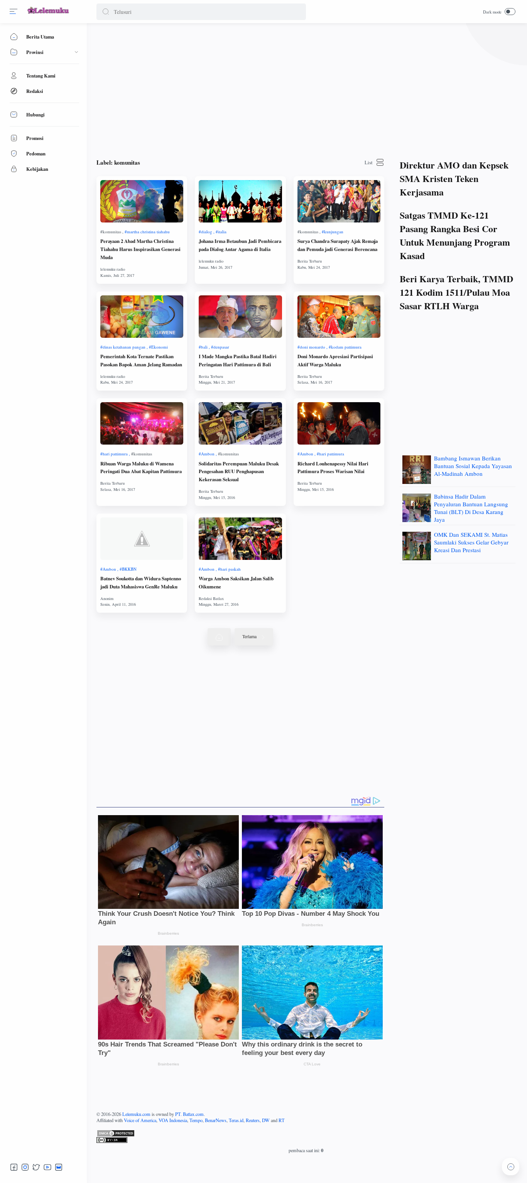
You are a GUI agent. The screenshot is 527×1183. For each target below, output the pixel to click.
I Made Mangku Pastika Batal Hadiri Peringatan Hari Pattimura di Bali (238, 360)
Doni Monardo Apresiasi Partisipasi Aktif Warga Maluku (335, 360)
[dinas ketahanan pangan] (124, 347)
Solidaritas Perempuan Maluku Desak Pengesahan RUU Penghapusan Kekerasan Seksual (239, 471)
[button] (105, 11)
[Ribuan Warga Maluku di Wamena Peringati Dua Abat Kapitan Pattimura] (141, 423)
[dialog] (207, 231)
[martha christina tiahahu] (147, 231)
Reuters (253, 1120)
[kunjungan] (332, 231)
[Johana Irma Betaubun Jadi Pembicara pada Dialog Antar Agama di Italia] (240, 201)
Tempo (196, 1120)
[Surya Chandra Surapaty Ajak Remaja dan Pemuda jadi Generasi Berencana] (338, 201)
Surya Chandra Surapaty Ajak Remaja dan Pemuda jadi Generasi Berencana (337, 245)
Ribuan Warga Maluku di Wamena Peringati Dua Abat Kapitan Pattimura (141, 467)
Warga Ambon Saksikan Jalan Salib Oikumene (236, 582)
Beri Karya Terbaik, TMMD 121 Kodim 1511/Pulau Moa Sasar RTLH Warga (456, 292)
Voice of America (140, 1120)
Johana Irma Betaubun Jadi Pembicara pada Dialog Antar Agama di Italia (240, 245)
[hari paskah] (229, 569)
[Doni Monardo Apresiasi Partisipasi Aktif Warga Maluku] (338, 316)
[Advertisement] (305, 89)
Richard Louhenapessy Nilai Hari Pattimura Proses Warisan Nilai (332, 467)
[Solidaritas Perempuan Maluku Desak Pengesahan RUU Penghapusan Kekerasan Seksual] (240, 423)
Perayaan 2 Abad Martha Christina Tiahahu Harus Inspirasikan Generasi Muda (140, 249)
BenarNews (215, 1120)
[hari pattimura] (115, 454)
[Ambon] (208, 454)
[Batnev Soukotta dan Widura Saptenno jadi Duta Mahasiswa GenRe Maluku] (141, 538)
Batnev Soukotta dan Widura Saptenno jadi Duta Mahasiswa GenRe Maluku (140, 582)
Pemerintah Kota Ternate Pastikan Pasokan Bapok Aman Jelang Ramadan (141, 360)
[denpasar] (220, 347)
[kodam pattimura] (345, 347)
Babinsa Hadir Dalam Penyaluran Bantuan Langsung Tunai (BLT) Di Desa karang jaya (471, 507)
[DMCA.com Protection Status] (305, 1133)
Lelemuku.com (136, 1114)
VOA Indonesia (173, 1120)
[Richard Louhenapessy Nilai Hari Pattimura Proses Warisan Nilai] (338, 423)
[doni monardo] (312, 347)
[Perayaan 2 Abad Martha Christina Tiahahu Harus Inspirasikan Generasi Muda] (141, 201)
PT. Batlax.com (189, 1114)
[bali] (204, 347)
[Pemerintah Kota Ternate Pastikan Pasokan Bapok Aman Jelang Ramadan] (141, 316)
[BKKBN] (128, 569)
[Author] (112, 269)
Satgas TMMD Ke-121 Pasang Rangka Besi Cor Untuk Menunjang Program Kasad (455, 235)
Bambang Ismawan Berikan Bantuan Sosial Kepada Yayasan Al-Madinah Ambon (473, 465)
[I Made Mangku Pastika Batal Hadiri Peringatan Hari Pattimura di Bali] (240, 316)
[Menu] (13, 11)
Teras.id (236, 1120)
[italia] (221, 231)
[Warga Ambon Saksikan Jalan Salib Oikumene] (240, 538)
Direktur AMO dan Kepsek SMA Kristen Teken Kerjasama (454, 178)
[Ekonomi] (158, 347)
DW (266, 1120)
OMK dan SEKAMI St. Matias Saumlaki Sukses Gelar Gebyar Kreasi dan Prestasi (471, 542)
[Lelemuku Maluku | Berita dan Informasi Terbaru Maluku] (48, 14)
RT (282, 1120)
